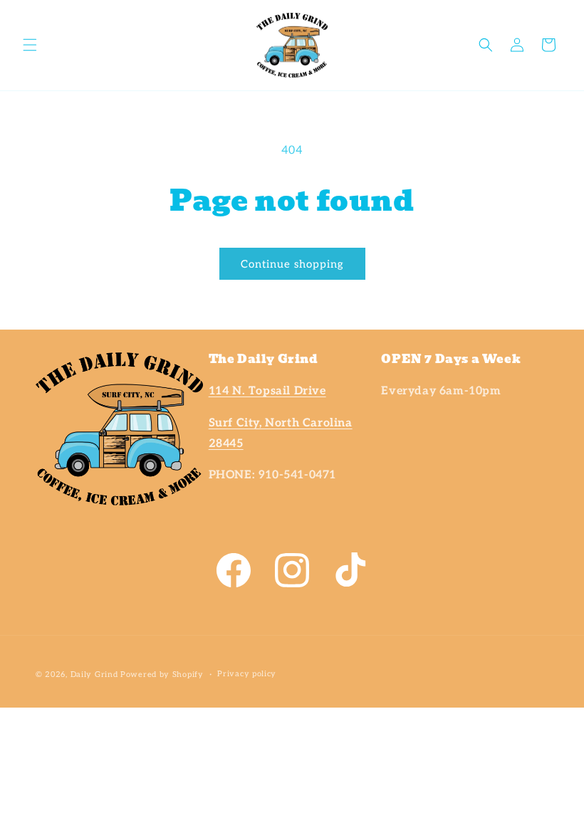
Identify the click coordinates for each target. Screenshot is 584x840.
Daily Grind (94, 674)
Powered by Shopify (162, 674)
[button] (30, 45)
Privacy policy (246, 673)
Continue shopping (292, 264)
